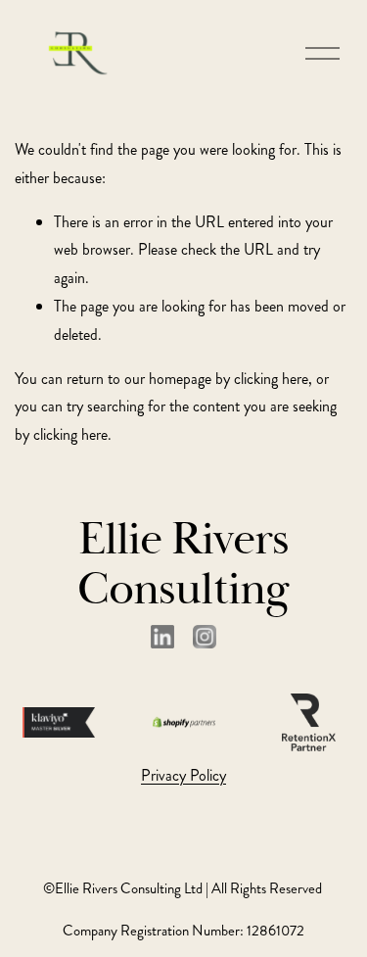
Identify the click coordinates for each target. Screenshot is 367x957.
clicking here (271, 378)
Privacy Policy (183, 775)
